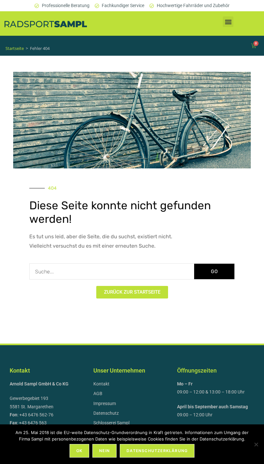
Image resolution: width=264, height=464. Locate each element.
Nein (104, 450)
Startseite (14, 48)
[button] (228, 21)
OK (79, 450)
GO (214, 271)
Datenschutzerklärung (157, 450)
